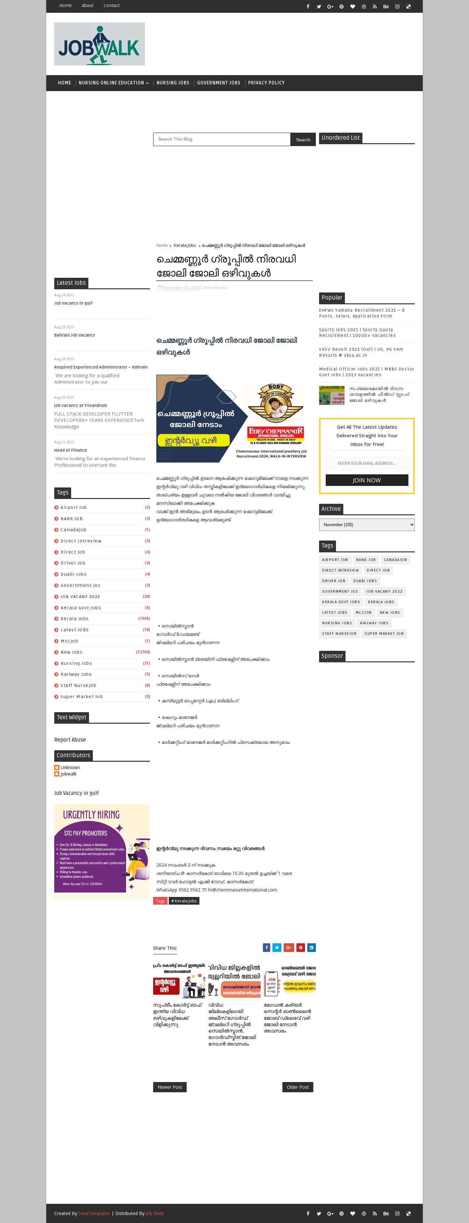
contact (112, 5)
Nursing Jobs (173, 83)
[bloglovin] (352, 6)
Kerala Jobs (75, 618)
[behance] (386, 6)
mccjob (69, 641)
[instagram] (397, 6)
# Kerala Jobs (184, 901)
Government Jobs (219, 83)
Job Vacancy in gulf (73, 303)
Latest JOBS (75, 630)
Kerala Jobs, (216, 287)
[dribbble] (363, 6)
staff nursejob (78, 685)
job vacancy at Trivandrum (80, 405)
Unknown (70, 767)
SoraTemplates (94, 1213)
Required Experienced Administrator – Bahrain (101, 367)
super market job (82, 696)
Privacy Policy (266, 83)
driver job (73, 563)
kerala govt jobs (81, 608)
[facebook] (308, 6)
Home (65, 5)
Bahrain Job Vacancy (74, 335)
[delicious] (408, 6)
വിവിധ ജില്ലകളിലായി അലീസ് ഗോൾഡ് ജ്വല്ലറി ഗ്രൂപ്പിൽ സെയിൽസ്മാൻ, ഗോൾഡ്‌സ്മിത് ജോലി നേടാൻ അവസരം (232, 1024)
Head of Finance (70, 450)
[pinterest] (341, 6)
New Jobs (72, 652)
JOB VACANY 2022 (80, 596)
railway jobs (76, 674)
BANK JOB (72, 518)
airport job (74, 507)
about (87, 5)
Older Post (298, 1087)
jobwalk (69, 774)
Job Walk (155, 1213)
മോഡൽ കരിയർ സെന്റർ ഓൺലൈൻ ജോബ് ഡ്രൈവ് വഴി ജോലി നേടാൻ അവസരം (287, 1018)
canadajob (74, 530)
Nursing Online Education (111, 83)
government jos (80, 585)
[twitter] (319, 6)
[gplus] (330, 6)
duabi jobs (74, 574)
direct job (73, 552)
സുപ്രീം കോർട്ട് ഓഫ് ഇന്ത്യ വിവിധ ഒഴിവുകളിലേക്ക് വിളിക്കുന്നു (177, 1014)
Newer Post (170, 1087)
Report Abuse (70, 740)
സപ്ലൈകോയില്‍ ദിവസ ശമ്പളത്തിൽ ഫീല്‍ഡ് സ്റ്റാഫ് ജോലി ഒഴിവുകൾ (379, 394)
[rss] (375, 6)
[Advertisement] (298, 40)
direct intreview (81, 541)
